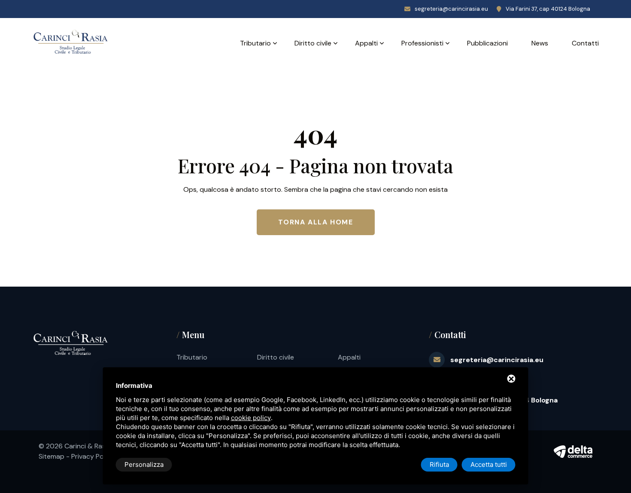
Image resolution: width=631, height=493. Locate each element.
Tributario (255, 43)
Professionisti (422, 43)
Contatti (585, 43)
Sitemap (51, 456)
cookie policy (251, 418)
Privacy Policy (92, 456)
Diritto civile (312, 43)
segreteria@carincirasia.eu (451, 8)
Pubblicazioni (487, 43)
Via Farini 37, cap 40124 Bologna (548, 8)
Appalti (366, 43)
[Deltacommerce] (573, 451)
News (539, 43)
